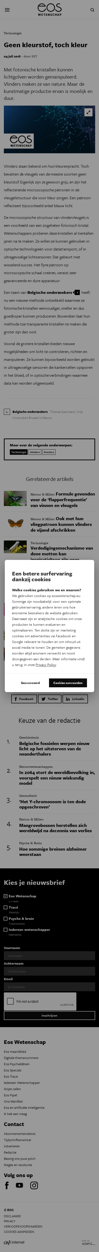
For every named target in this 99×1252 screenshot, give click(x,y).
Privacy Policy (46, 664)
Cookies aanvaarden (68, 682)
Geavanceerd (30, 682)
